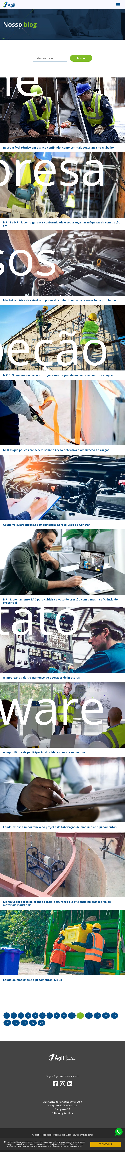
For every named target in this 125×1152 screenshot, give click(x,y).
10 (71, 1015)
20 (41, 1022)
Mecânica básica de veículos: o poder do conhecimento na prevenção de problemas (59, 300)
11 (80, 1015)
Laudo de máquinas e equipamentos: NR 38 (32, 980)
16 (7, 1022)
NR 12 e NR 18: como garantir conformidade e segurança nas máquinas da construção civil (61, 224)
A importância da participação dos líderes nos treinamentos (44, 752)
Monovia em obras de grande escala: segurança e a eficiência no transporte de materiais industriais (57, 903)
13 (97, 1015)
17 (15, 1022)
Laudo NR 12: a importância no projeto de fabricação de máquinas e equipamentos (59, 827)
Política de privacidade (62, 1113)
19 (33, 1022)
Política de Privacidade (16, 1146)
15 (114, 1015)
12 (89, 1015)
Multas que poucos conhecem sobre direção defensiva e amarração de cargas (56, 450)
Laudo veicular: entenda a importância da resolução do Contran (46, 525)
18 (24, 1022)
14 (106, 1015)
